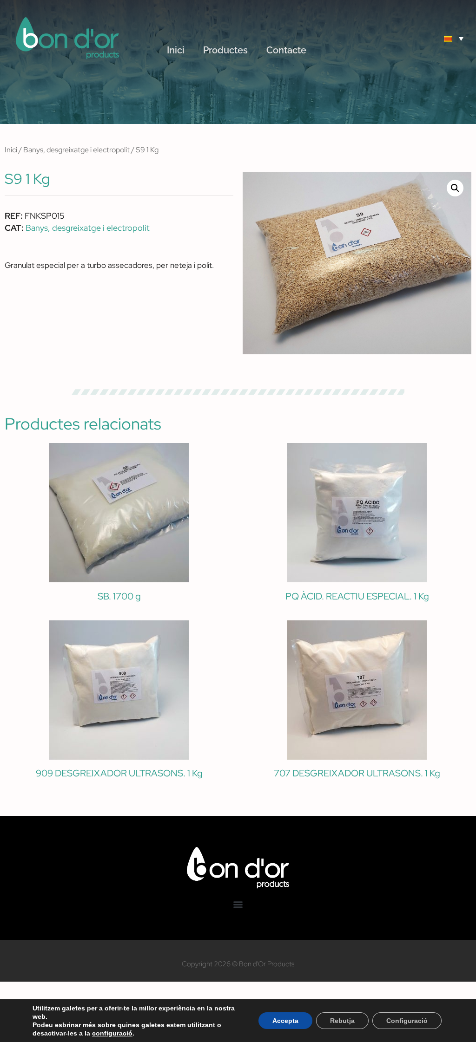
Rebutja (342, 1020)
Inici (176, 50)
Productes (225, 50)
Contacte (286, 50)
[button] (413, 38)
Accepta (285, 1020)
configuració (112, 1033)
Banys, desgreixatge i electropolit (76, 150)
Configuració (407, 1020)
